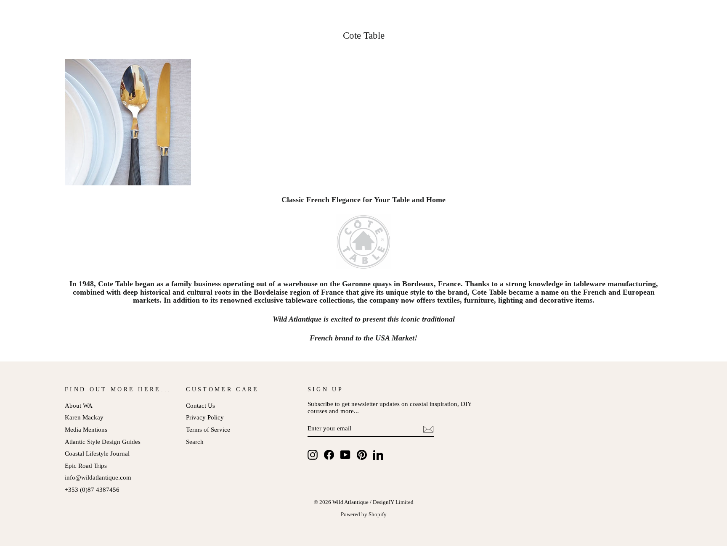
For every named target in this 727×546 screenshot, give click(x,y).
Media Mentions (86, 429)
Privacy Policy (205, 417)
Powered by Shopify (364, 514)
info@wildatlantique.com (98, 477)
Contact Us (200, 405)
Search (195, 441)
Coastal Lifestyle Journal (97, 453)
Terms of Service (208, 429)
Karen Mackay (84, 417)
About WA (79, 405)
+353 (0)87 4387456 (92, 489)
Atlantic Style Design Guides (103, 441)
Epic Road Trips (86, 465)
